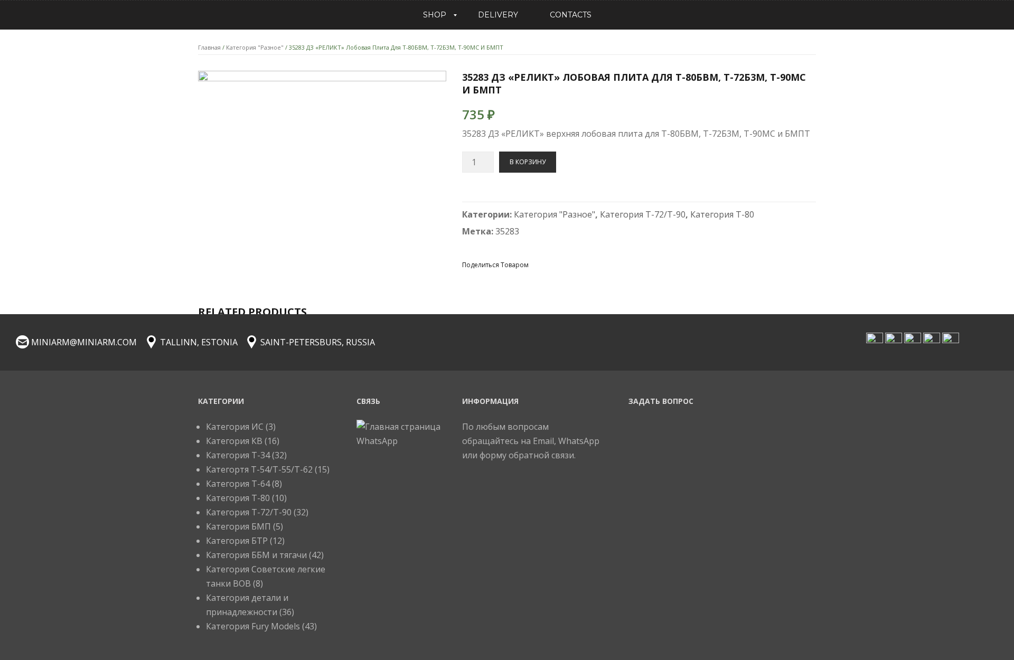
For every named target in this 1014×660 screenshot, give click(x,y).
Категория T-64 (238, 483)
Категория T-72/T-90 (643, 214)
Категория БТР (237, 540)
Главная (209, 47)
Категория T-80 (722, 214)
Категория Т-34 (238, 455)
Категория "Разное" (255, 47)
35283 (507, 231)
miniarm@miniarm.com (84, 342)
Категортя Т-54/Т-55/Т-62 (259, 469)
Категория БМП (238, 526)
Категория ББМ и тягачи (256, 555)
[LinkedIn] (615, 264)
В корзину (528, 161)
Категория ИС (235, 426)
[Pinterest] (577, 264)
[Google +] (596, 264)
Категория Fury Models (253, 626)
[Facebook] (539, 264)
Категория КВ (234, 441)
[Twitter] (558, 264)
